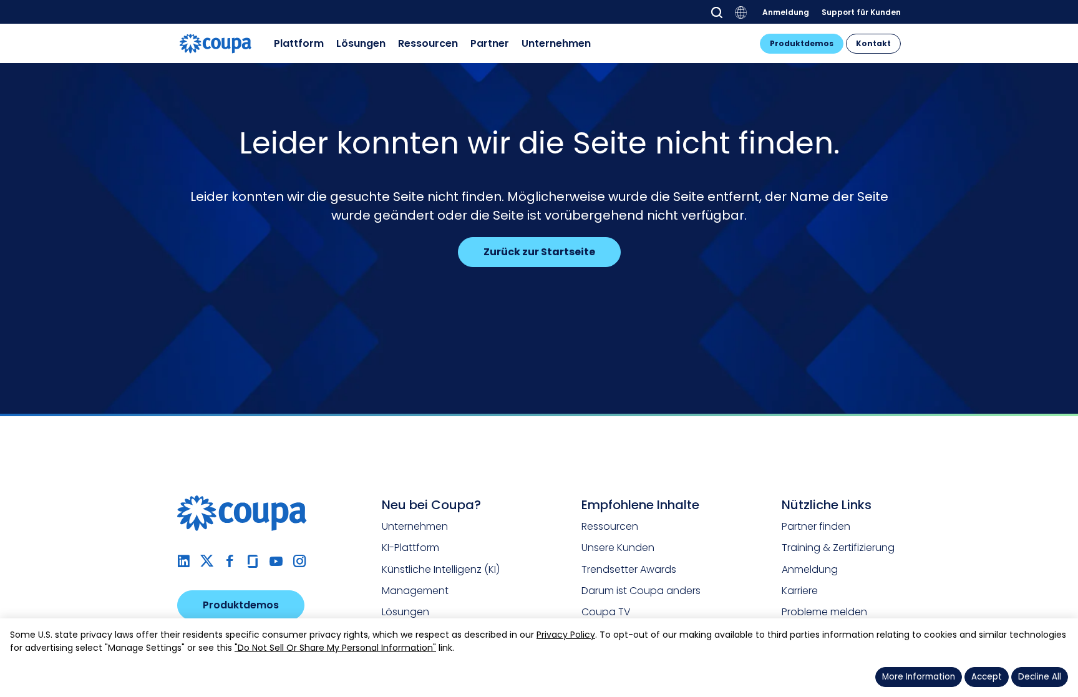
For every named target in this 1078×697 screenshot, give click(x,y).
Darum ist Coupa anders (641, 590)
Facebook (229, 561)
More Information (918, 677)
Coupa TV (606, 612)
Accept (986, 677)
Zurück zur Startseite (539, 252)
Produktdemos (801, 43)
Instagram (299, 561)
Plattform (299, 43)
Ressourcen (428, 43)
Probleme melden (824, 612)
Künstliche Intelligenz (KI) (441, 569)
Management (415, 590)
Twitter (206, 561)
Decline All (1039, 677)
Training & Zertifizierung (838, 547)
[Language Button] (741, 12)
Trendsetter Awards (628, 569)
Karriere (800, 590)
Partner (489, 43)
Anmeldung (785, 11)
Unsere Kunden (617, 547)
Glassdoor (253, 561)
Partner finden (816, 526)
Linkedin (183, 561)
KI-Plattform (410, 547)
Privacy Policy (566, 634)
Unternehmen (556, 43)
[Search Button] (716, 12)
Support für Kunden (861, 11)
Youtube (276, 561)
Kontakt (873, 43)
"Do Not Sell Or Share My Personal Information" (335, 647)
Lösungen (361, 43)
